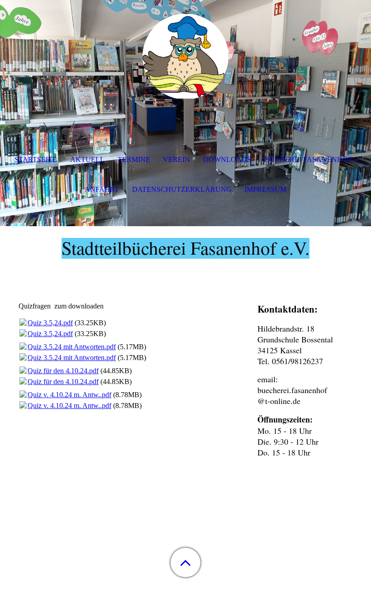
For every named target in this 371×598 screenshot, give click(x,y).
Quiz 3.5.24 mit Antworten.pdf (72, 347)
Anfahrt (102, 189)
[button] (185, 562)
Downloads (227, 159)
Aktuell (87, 159)
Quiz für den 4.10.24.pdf (63, 371)
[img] (185, 57)
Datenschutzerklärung (182, 189)
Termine (134, 159)
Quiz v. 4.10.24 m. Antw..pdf (69, 395)
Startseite (35, 159)
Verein (176, 159)
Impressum (265, 189)
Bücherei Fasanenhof (308, 159)
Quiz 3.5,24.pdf (50, 323)
